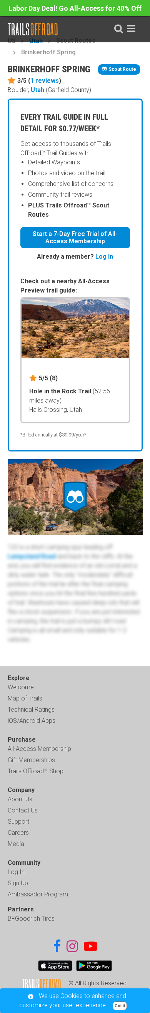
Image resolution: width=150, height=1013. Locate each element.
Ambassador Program (38, 894)
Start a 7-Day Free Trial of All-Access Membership (75, 237)
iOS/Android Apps (31, 720)
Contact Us (23, 810)
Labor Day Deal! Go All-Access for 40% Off (75, 8)
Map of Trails (25, 698)
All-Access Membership (39, 748)
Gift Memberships (31, 760)
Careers (18, 832)
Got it (120, 1005)
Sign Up (18, 883)
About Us (20, 799)
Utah (37, 90)
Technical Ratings (31, 709)
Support (18, 821)
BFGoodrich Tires (31, 918)
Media (16, 844)
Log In (104, 256)
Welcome (21, 687)
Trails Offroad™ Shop (35, 771)
